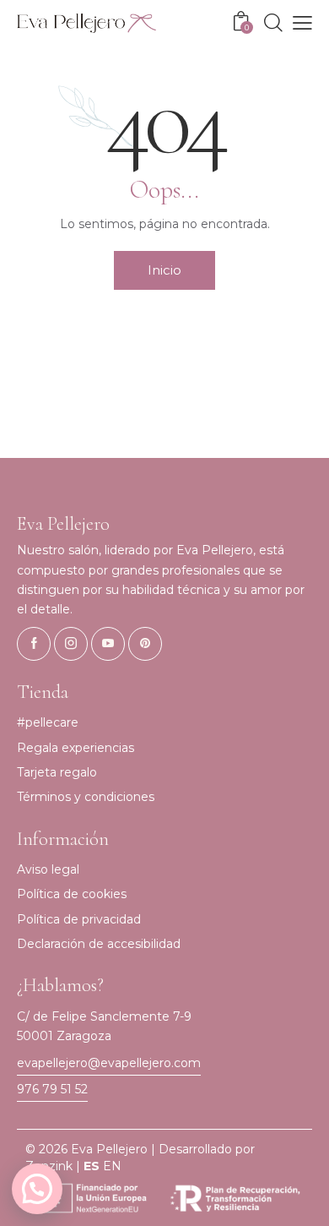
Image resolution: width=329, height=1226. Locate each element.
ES (92, 1166)
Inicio (164, 270)
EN (112, 1166)
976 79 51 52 (52, 1089)
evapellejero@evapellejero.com (109, 1063)
